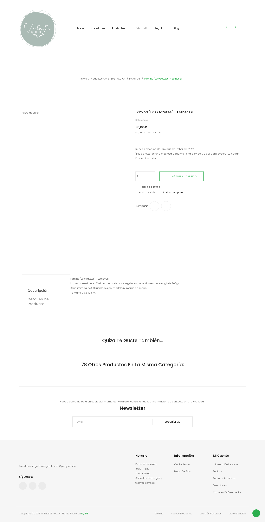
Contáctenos (182, 464)
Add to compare (173, 192)
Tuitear (166, 206)
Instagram (42, 486)
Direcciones (220, 485)
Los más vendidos (211, 513)
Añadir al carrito (184, 176)
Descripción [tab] (38, 290)
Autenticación (237, 513)
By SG (84, 513)
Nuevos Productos (181, 513)
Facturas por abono (224, 478)
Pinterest (32, 486)
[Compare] (216, 28)
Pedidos (218, 471)
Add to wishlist (147, 192)
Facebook (23, 486)
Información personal (225, 464)
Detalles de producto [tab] (38, 301)
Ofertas (159, 513)
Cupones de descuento (227, 492)
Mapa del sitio (182, 471)
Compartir (154, 206)
